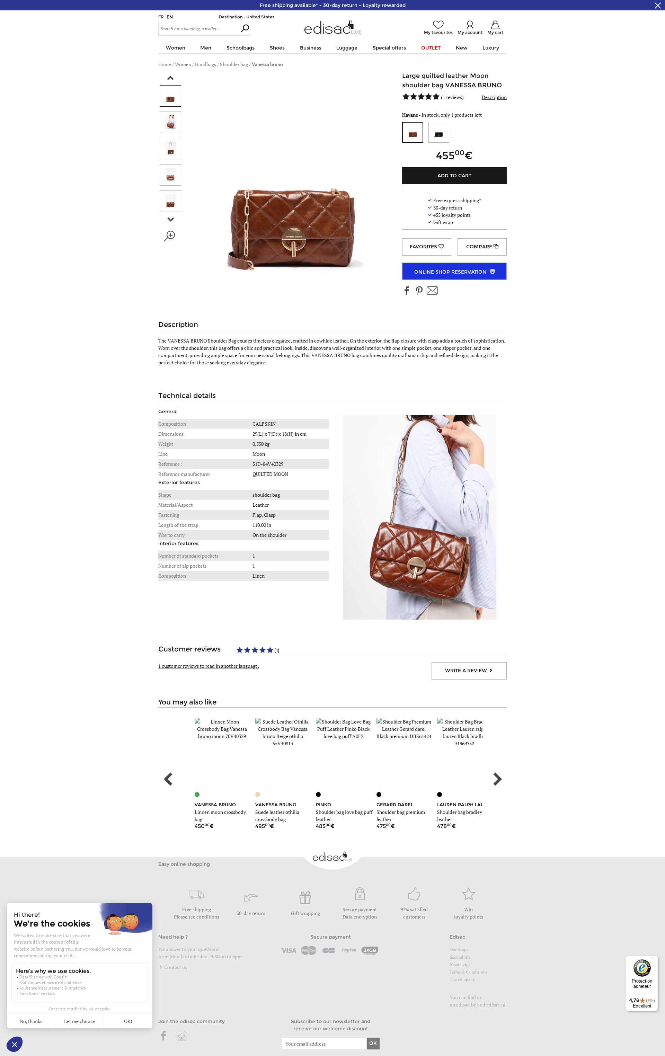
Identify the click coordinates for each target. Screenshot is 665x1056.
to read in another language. (208, 666)
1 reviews (452, 97)
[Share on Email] (432, 291)
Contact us (175, 967)
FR (161, 16)
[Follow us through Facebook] (407, 291)
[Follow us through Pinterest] (419, 291)
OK (373, 1043)
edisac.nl (495, 1004)
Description (494, 97)
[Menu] (654, 960)
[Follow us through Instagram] (181, 1036)
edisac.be (466, 1004)
